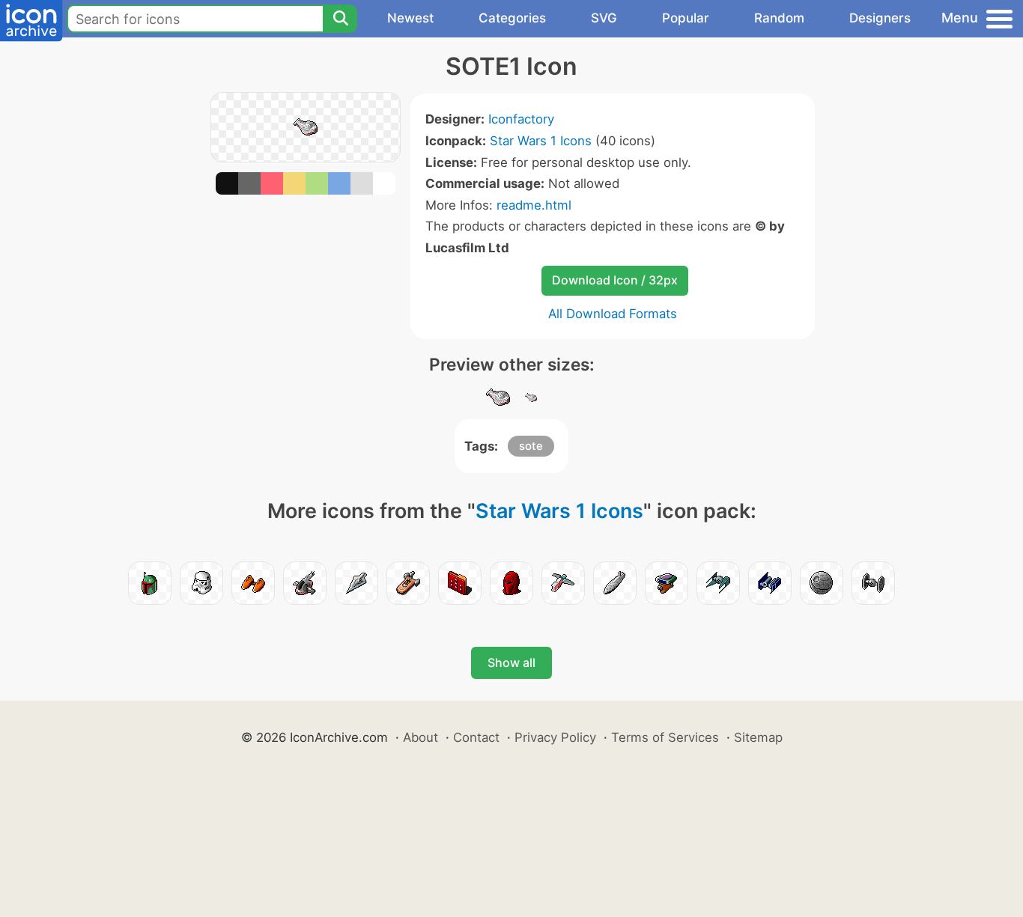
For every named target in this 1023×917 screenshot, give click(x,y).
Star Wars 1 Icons (541, 140)
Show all (511, 662)
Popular (685, 17)
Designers (880, 17)
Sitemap (758, 737)
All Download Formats (612, 313)
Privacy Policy (555, 737)
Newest (410, 17)
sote (531, 446)
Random (779, 17)
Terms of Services (665, 737)
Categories (512, 17)
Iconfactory (521, 119)
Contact (476, 737)
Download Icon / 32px (615, 279)
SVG (604, 17)
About (420, 737)
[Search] (340, 18)
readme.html (534, 205)
